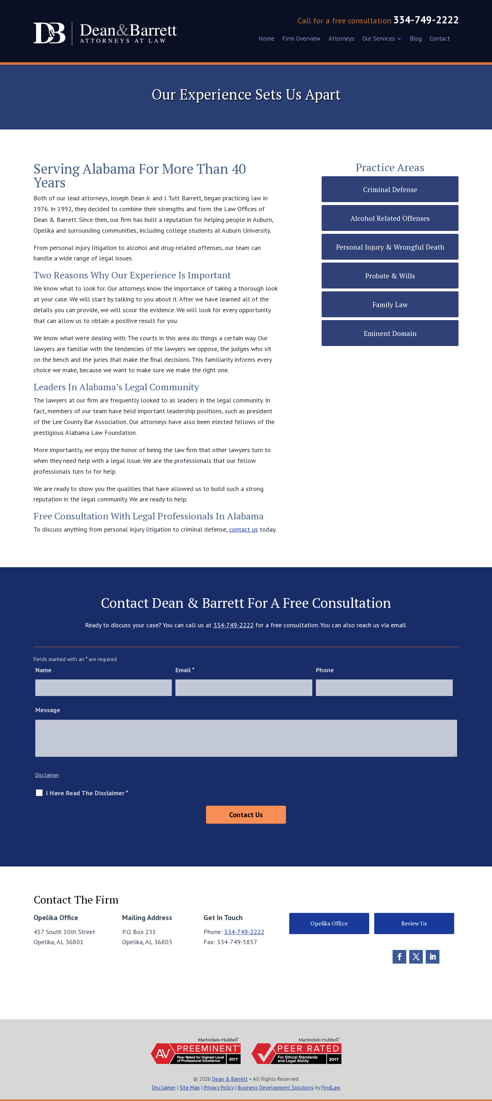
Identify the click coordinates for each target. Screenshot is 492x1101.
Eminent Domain (390, 333)
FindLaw (331, 1087)
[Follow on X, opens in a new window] (416, 957)
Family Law (390, 304)
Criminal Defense (390, 189)
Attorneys (341, 39)
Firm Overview (301, 39)
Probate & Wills (390, 275)
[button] (484, 1049)
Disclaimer (47, 775)
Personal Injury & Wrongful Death (390, 246)
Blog (416, 39)
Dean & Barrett (230, 1078)
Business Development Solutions (276, 1087)
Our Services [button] (378, 39)
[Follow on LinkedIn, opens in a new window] (432, 957)
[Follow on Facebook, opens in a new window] (399, 957)
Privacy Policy (219, 1087)
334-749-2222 (426, 19)
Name (43, 670)
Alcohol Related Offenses (390, 218)
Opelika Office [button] (329, 923)
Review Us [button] (414, 923)
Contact (440, 39)
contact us (243, 529)
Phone (325, 670)
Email (184, 670)
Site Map (190, 1087)
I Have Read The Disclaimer (87, 793)
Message (47, 710)
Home (266, 39)
